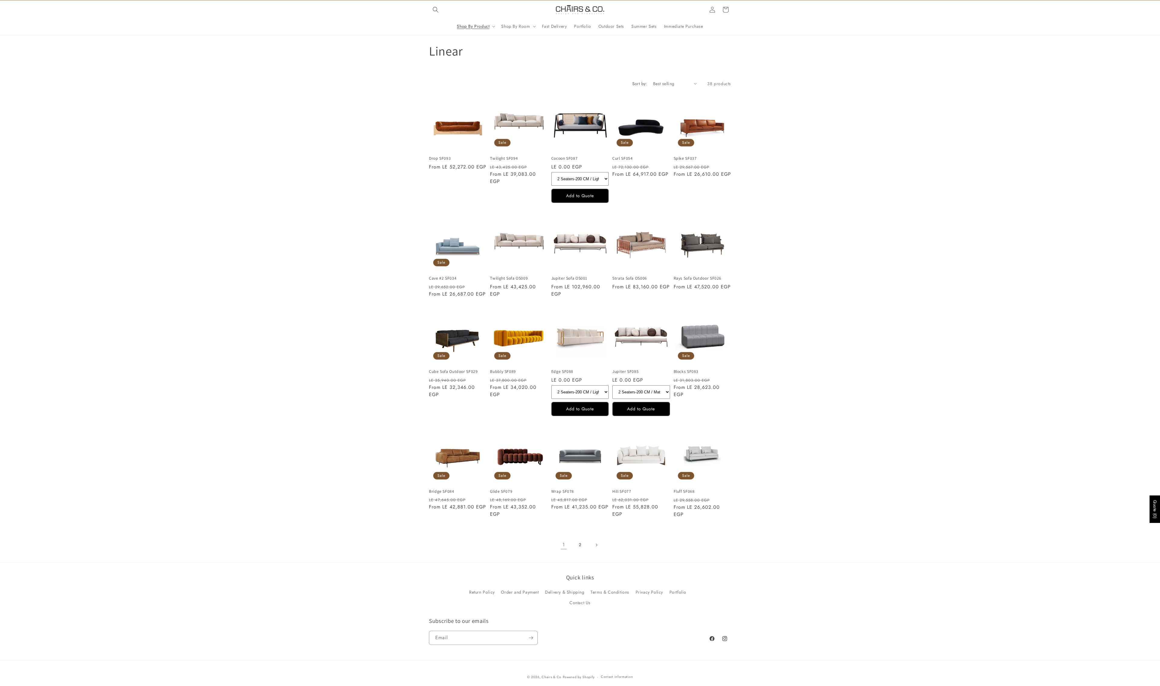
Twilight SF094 (504, 158)
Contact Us (580, 603)
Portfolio (677, 592)
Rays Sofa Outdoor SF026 (698, 278)
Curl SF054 (622, 158)
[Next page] (596, 545)
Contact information (617, 676)
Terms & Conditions (610, 592)
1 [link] (563, 544)
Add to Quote (580, 196)
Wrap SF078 (562, 491)
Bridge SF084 (441, 491)
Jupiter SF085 (625, 371)
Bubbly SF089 (503, 371)
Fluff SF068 (684, 491)
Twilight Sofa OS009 (509, 278)
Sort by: (639, 84)
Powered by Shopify (579, 677)
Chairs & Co (551, 677)
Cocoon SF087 (564, 158)
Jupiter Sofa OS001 (569, 278)
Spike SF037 (685, 158)
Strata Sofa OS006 (629, 278)
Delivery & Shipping (564, 592)
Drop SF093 (440, 158)
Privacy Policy (649, 592)
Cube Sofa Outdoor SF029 (453, 371)
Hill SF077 (621, 491)
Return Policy (482, 592)
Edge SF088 (562, 371)
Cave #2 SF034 (442, 278)
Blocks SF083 (686, 371)
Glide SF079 (501, 491)
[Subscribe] (530, 638)
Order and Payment (520, 592)
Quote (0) (1155, 509)
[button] (435, 9)
